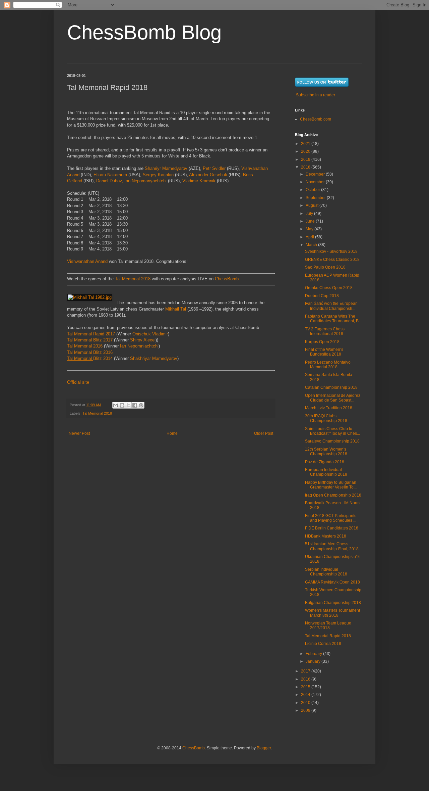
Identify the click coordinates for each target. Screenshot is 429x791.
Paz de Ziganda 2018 (324, 462)
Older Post (263, 433)
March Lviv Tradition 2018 (328, 408)
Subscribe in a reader (315, 95)
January (313, 661)
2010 (306, 702)
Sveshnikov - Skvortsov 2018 (331, 251)
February (314, 653)
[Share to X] (128, 405)
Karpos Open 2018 (322, 341)
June (311, 221)
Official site (78, 382)
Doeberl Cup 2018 (322, 295)
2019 (306, 159)
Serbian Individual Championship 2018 (326, 571)
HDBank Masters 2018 (325, 536)
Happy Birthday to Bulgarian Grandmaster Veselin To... (331, 485)
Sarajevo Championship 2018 (332, 441)
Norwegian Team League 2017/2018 (328, 625)
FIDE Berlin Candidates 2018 (331, 528)
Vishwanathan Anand (87, 261)
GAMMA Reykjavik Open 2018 (332, 582)
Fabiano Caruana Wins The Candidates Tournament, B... (333, 318)
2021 (306, 143)
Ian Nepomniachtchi (139, 345)
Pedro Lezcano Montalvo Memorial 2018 (328, 364)
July (310, 213)
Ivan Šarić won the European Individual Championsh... (331, 306)
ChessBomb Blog (144, 32)
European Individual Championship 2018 (326, 472)
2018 (306, 167)
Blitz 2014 (90, 358)
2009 (306, 710)
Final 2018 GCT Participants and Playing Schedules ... (330, 518)
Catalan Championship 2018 (331, 387)
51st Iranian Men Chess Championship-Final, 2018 (332, 546)
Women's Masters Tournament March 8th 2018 (332, 612)
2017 (91, 333)
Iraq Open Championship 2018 (333, 495)
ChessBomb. (227, 278)
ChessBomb (193, 748)
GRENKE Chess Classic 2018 (332, 259)
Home (172, 433)
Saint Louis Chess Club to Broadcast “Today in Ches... (332, 431)
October (313, 189)
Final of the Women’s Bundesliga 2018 (324, 352)
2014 (306, 694)
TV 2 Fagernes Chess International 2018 (325, 331)
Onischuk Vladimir (150, 333)
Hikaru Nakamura (110, 174)
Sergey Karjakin (158, 174)
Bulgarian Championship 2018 (333, 602)
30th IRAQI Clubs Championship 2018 (326, 418)
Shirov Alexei (143, 339)
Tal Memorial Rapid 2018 (328, 636)
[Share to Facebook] (134, 405)
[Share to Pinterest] (141, 405)
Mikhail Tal (176, 309)
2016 (85, 345)
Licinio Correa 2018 (323, 643)
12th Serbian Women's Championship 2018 (326, 451)
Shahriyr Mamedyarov (166, 168)
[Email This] (115, 405)
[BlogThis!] (122, 405)
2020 (306, 151)
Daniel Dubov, (109, 180)
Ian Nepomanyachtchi (146, 180)
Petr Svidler (214, 168)
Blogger (264, 748)
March (312, 244)
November (316, 182)
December (316, 174)
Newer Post (79, 433)
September (316, 197)
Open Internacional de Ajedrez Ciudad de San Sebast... (332, 398)
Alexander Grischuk (208, 174)
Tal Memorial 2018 (97, 413)
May (310, 229)
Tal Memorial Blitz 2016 (90, 352)
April (310, 237)
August (312, 205)
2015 (306, 687)
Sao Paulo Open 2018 (325, 267)
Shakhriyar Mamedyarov (153, 358)
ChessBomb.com (315, 119)
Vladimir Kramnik (199, 180)
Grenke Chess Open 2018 (329, 287)
